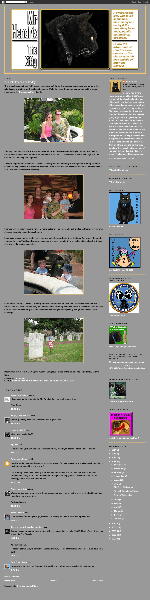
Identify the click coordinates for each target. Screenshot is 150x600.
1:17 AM (15, 453)
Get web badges (137, 368)
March (117, 511)
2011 (114, 461)
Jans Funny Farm (19, 562)
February (118, 515)
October (118, 472)
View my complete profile (121, 158)
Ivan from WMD (18, 430)
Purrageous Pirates (19, 459)
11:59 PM (16, 506)
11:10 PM (16, 409)
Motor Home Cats (19, 489)
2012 (114, 457)
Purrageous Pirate (27, 92)
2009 (114, 527)
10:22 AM (16, 482)
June (116, 500)
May (116, 503)
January (118, 519)
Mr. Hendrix (131, 81)
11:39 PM (16, 423)
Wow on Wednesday (123, 495)
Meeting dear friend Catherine (27, 381)
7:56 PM (15, 570)
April (116, 507)
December (119, 465)
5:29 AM (15, 521)
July (116, 484)
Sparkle (14, 445)
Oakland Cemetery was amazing (59, 381)
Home (54, 581)
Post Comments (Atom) (27, 586)
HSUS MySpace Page (119, 368)
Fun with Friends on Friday (126, 491)
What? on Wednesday (123, 487)
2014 (114, 450)
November (119, 469)
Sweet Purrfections (19, 395)
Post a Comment (11, 576)
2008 (114, 531)
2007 (114, 535)
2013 (114, 454)
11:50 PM (16, 438)
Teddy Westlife (17, 513)
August (117, 480)
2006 (114, 539)
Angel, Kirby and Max (20, 416)
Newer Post (9, 581)
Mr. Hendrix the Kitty (75, 12)
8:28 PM (15, 538)
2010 (114, 523)
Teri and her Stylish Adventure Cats (27, 527)
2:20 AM (15, 556)
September (119, 476)
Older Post (98, 581)
